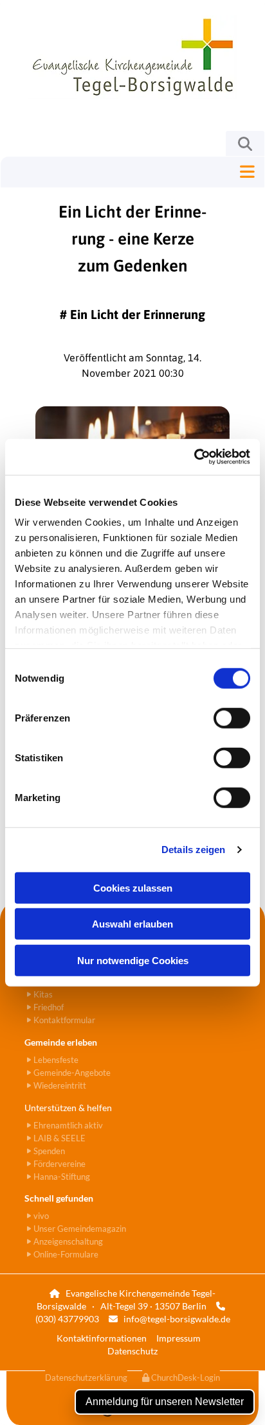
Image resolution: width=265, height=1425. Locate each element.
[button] (132, 172)
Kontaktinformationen (102, 1338)
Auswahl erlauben (132, 924)
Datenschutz (132, 1350)
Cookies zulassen (132, 887)
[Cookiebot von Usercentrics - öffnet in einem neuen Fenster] (194, 457)
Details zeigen (193, 849)
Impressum (178, 1338)
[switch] (232, 717)
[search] (245, 144)
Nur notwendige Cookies (132, 959)
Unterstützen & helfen (68, 1107)
